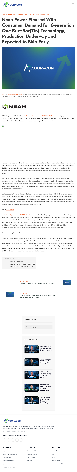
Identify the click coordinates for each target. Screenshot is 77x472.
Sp (13, 440)
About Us (54, 451)
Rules (53, 457)
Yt (21, 440)
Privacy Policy (56, 460)
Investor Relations (32, 451)
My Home (6, 451)
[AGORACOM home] (12, 4)
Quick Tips (6, 464)
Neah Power (10, 209)
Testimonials (31, 457)
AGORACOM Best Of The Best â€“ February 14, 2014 (37, 282)
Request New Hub (8, 460)
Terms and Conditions (58, 464)
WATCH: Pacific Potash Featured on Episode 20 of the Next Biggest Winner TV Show (37, 295)
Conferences (7, 457)
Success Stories (32, 454)
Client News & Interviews (42, 14)
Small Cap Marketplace (10, 454)
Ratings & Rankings (9, 467)
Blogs (53, 454)
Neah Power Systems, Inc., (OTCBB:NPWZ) (16, 215)
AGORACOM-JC (12, 14)
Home (3, 94)
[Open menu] (73, 4)
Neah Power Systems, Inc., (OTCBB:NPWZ (38, 116)
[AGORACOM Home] (12, 420)
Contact (29, 460)
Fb (8, 440)
